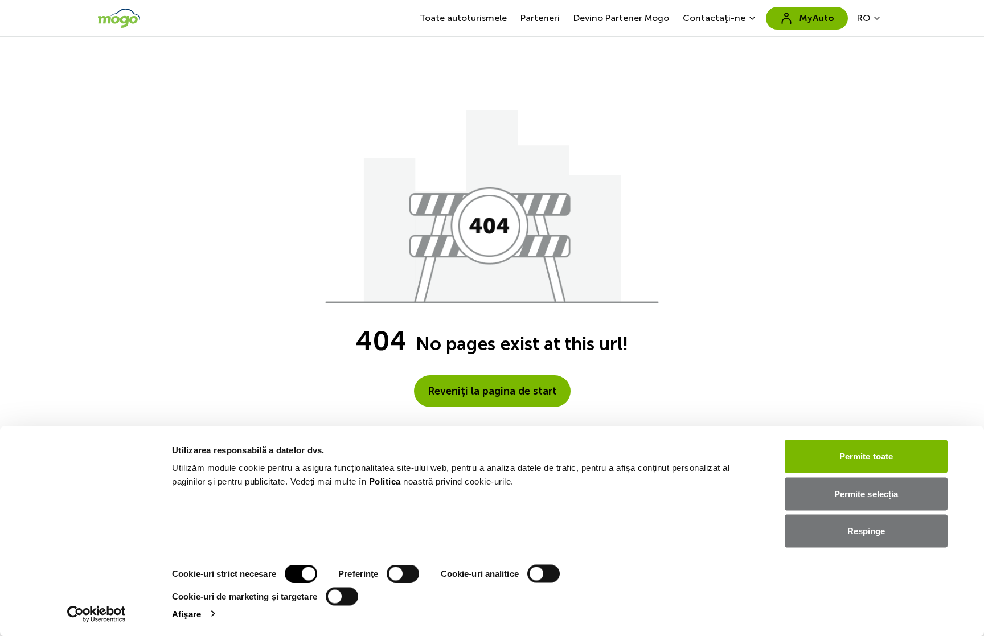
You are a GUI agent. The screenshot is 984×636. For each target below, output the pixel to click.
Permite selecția (866, 493)
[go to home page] (119, 18)
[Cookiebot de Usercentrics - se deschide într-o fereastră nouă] (96, 613)
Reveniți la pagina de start (492, 391)
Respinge (866, 531)
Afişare (186, 613)
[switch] (403, 574)
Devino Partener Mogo (621, 18)
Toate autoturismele (463, 18)
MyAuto (816, 18)
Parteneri (540, 18)
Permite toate (866, 456)
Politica (385, 481)
